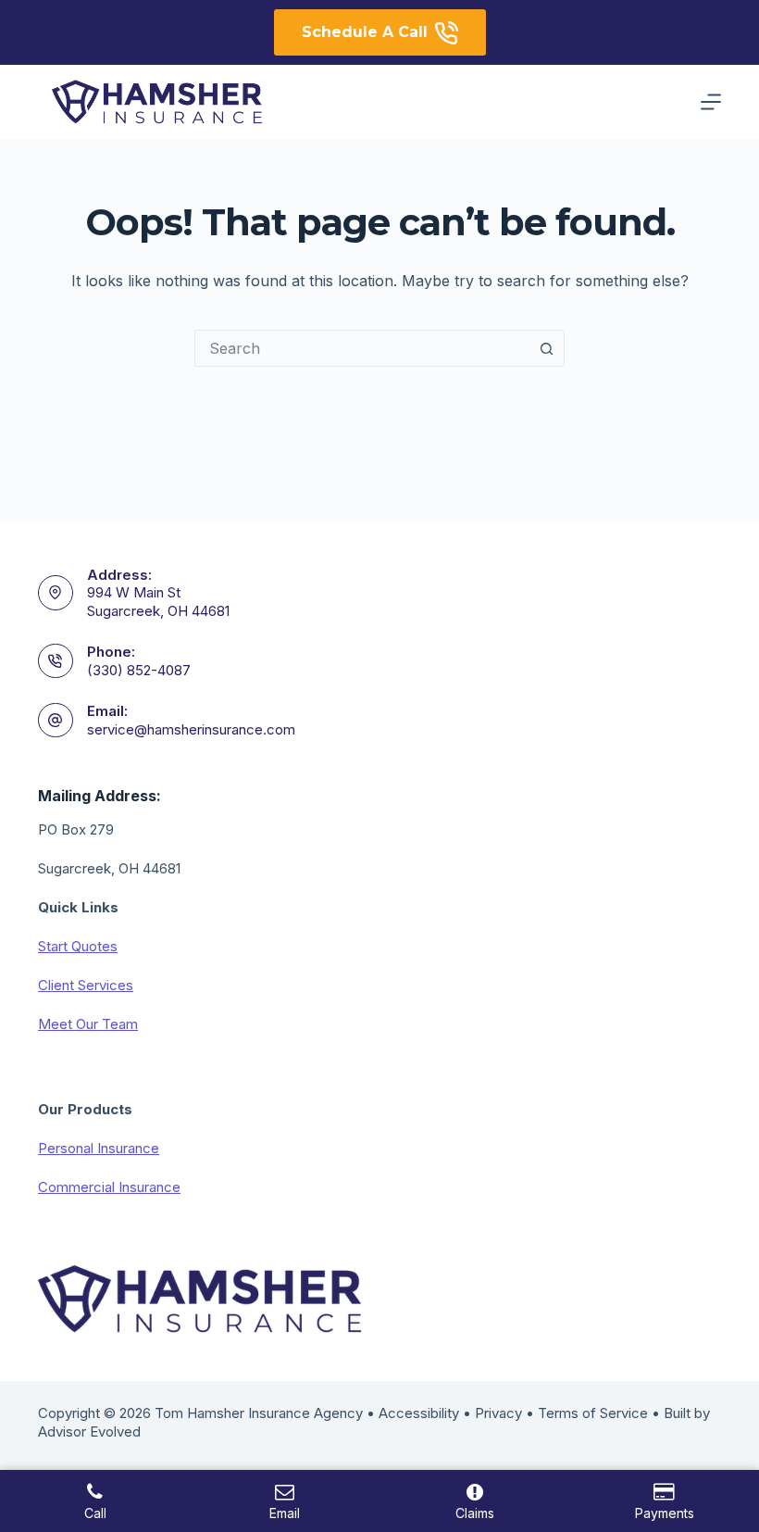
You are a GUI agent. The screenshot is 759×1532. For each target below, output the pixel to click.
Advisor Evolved (89, 1431)
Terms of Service (593, 1413)
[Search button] (546, 348)
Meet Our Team (88, 1024)
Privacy (498, 1413)
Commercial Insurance (109, 1187)
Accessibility (419, 1413)
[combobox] (362, 348)
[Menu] (711, 102)
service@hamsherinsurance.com (191, 729)
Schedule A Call (365, 32)
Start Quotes (78, 946)
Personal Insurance (98, 1148)
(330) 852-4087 (139, 670)
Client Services (85, 985)
